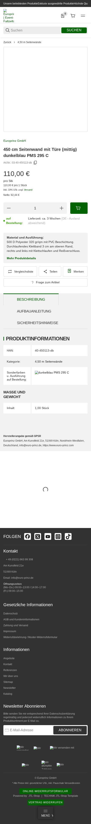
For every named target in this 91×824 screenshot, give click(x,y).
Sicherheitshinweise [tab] (37, 323)
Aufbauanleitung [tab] (34, 311)
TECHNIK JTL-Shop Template (61, 795)
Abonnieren (70, 730)
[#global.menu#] (83, 15)
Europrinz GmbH (14, 140)
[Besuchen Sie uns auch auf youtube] (47, 536)
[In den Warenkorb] (79, 208)
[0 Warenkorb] (72, 15)
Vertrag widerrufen (46, 802)
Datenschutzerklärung (62, 713)
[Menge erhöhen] (61, 208)
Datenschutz (10, 613)
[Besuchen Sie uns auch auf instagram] (58, 536)
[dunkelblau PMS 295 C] (52, 372)
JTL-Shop (34, 795)
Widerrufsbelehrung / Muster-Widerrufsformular (30, 637)
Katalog (7, 693)
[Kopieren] (35, 162)
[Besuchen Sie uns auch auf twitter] (37, 536)
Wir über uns (10, 676)
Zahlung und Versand (15, 625)
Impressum (9, 631)
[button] (84, 526)
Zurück (7, 42)
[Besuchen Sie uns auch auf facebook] (27, 536)
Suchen (74, 30)
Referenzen (10, 670)
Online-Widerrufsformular (45, 791)
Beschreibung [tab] (31, 299)
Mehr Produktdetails (21, 258)
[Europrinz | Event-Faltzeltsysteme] (8, 15)
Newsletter (9, 687)
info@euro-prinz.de (22, 577)
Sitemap (8, 682)
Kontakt (7, 664)
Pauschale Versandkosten (66, 783)
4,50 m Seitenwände (29, 42)
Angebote (9, 658)
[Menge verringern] (8, 208)
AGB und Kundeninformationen (21, 619)
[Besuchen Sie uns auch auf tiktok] (68, 536)
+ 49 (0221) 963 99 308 (19, 559)
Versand (28, 189)
